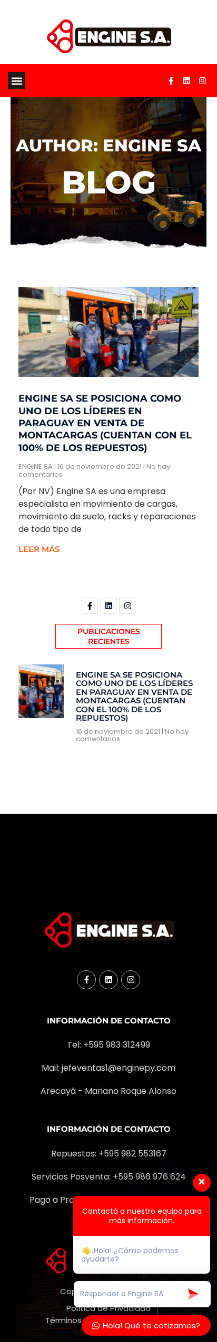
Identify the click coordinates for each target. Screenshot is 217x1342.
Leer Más (39, 549)
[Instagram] (202, 81)
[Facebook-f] (171, 81)
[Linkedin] (187, 81)
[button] (16, 80)
